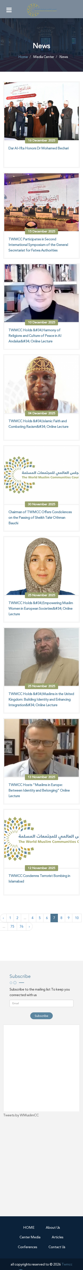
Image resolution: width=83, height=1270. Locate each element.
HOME (28, 1227)
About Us (53, 1227)
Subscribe (41, 1016)
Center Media (30, 1237)
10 (77, 918)
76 (21, 926)
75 (12, 926)
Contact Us (57, 1247)
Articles (57, 1237)
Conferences (27, 1247)
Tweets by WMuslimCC (21, 1115)
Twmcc (67, 1264)
